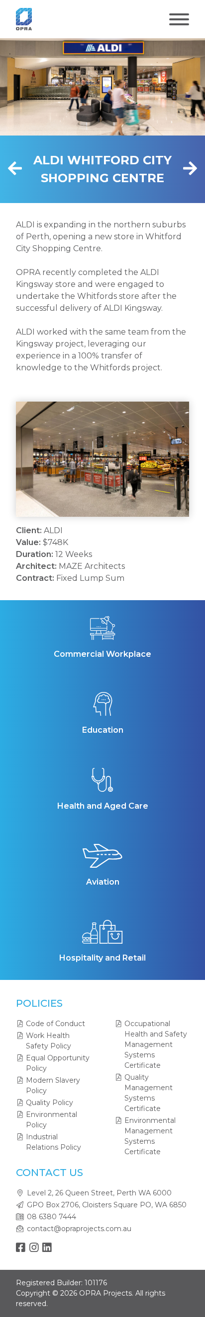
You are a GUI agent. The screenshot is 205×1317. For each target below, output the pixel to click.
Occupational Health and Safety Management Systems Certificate (155, 1044)
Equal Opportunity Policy (58, 1063)
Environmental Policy (51, 1119)
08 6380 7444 (51, 1216)
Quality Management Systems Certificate (148, 1093)
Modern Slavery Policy (53, 1085)
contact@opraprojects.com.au (79, 1228)
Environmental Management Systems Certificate (150, 1136)
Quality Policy (49, 1102)
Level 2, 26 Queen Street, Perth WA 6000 (99, 1192)
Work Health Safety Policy (48, 1040)
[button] (39, 459)
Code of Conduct (55, 1023)
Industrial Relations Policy (53, 1142)
